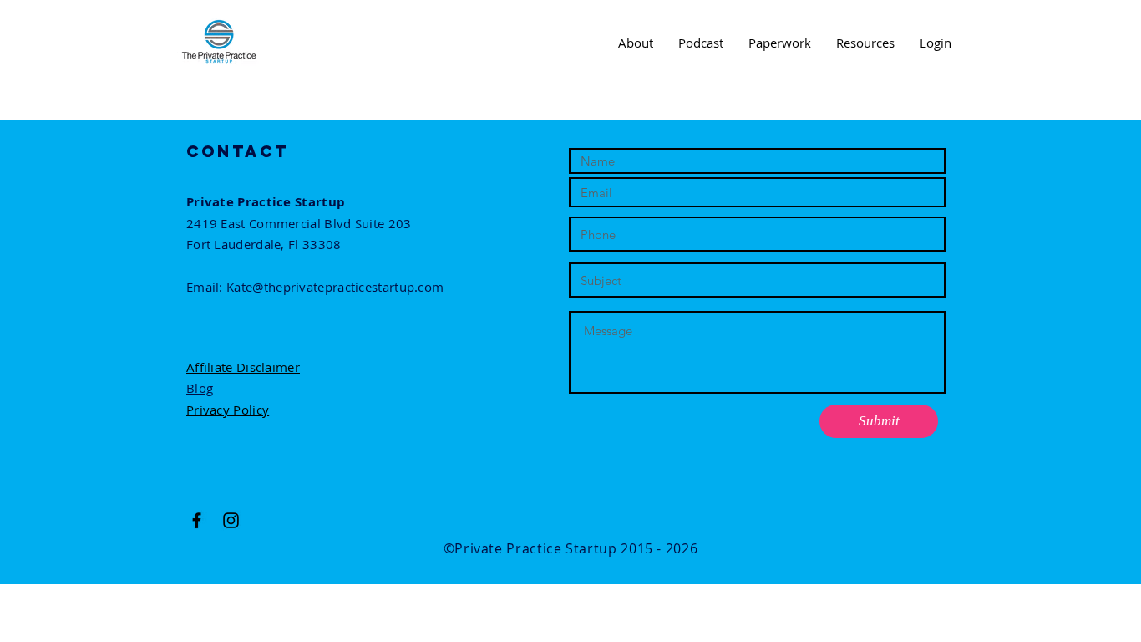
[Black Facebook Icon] (196, 520)
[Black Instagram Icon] (231, 520)
